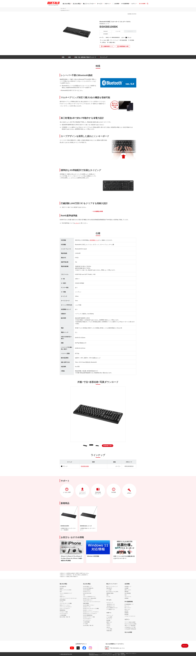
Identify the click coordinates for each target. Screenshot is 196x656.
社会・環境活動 (128, 593)
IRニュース (127, 606)
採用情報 (126, 598)
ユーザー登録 (109, 629)
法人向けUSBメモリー (87, 600)
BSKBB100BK (85, 466)
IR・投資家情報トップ (129, 604)
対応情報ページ (94, 240)
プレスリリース (128, 596)
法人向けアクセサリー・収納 (89, 617)
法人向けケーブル (86, 606)
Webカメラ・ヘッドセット (65, 605)
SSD (61, 591)
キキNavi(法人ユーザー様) (130, 627)
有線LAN (61, 588)
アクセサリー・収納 (64, 611)
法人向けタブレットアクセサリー (90, 613)
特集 (107, 595)
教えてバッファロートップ (112, 586)
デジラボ (108, 596)
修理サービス (109, 622)
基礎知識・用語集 (109, 593)
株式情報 (126, 614)
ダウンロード (109, 618)
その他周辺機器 (63, 615)
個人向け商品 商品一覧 (65, 617)
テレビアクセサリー (64, 613)
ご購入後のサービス (110, 606)
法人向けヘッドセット (87, 610)
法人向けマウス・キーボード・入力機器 (91, 608)
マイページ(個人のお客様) (130, 622)
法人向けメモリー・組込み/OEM (89, 598)
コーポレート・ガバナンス (130, 616)
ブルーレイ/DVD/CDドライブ (66, 593)
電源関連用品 (62, 610)
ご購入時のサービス (110, 604)
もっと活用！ (109, 590)
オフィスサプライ (86, 620)
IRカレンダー (127, 609)
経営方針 (126, 611)
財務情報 (126, 612)
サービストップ (109, 602)
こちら (77, 223)
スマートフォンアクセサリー (66, 606)
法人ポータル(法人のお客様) (130, 624)
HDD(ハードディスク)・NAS (65, 590)
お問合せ (108, 624)
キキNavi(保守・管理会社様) (130, 629)
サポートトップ (109, 615)
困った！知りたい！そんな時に (112, 591)
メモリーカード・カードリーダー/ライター (68, 598)
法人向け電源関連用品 (87, 615)
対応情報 (108, 620)
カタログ (108, 625)
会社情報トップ (128, 586)
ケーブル (61, 601)
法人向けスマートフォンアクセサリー (91, 611)
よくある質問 (109, 617)
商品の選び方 (109, 588)
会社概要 (126, 588)
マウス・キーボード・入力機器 (66, 603)
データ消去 (85, 623)
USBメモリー (62, 596)
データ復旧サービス (110, 609)
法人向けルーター (86, 591)
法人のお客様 (128, 632)
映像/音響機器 (62, 600)
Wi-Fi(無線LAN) (63, 586)
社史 (125, 595)
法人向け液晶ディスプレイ (88, 605)
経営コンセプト (128, 590)
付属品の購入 (109, 630)
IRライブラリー (128, 607)
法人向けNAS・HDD (87, 593)
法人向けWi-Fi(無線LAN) (88, 588)
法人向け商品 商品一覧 (88, 625)
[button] (107, 445)
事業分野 (126, 591)
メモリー (61, 595)
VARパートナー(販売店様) (130, 625)
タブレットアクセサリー (65, 608)
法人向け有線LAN (86, 590)
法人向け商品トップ (87, 586)
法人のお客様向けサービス (112, 607)
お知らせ (108, 627)
